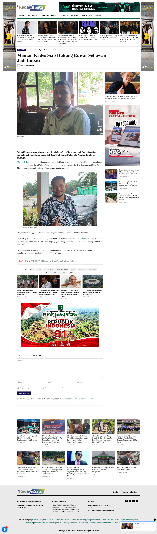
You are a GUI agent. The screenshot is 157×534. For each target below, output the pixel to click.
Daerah (39, 269)
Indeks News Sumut (61, 520)
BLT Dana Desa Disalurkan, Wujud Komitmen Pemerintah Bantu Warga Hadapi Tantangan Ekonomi (77, 439)
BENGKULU (21, 49)
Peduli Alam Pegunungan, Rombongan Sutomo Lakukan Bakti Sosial (27, 292)
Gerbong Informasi (70, 523)
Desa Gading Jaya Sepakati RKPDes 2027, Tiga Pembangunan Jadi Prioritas (128, 184)
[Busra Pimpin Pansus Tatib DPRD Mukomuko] (128, 458)
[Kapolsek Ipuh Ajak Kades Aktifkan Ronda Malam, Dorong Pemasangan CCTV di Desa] (128, 426)
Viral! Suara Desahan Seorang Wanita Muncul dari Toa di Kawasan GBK (92, 292)
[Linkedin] (49, 143)
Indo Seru (106, 520)
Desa (42, 253)
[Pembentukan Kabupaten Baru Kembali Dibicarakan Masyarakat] (103, 458)
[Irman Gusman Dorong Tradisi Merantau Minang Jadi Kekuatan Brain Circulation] (111, 174)
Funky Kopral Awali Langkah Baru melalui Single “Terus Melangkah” (109, 37)
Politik (71, 273)
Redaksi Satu (37, 520)
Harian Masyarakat (53, 523)
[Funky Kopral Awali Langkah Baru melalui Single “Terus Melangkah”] (109, 27)
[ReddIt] (55, 143)
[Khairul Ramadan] (19, 65)
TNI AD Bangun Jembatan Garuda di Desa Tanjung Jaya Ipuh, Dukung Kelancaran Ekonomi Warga (102, 439)
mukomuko (82, 269)
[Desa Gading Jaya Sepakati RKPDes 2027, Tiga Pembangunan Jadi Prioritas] (111, 186)
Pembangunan (92, 269)
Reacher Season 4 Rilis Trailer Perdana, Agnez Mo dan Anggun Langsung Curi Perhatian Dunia (47, 38)
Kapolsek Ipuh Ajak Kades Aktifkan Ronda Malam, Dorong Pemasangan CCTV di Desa (128, 439)
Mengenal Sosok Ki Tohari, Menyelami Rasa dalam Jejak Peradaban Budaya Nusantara (121, 97)
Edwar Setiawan (24, 162)
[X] (39, 143)
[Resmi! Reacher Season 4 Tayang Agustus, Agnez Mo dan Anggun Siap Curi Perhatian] (130, 27)
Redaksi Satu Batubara (104, 523)
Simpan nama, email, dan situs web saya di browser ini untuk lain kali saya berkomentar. (47, 388)
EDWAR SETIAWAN (62, 269)
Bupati (32, 269)
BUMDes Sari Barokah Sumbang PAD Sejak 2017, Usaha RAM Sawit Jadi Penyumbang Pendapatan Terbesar (52, 440)
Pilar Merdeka (39, 523)
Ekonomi (73, 269)
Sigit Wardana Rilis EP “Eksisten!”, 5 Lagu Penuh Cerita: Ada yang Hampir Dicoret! (25, 38)
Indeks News (48, 520)
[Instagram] (130, 501)
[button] (137, 15)
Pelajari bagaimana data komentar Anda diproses (78, 399)
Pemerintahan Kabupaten (53, 273)
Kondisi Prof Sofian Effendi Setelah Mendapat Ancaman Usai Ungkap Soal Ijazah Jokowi (70, 293)
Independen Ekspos (94, 520)
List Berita (115, 520)
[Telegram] (60, 143)
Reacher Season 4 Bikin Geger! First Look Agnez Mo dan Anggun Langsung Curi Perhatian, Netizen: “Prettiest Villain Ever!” (67, 39)
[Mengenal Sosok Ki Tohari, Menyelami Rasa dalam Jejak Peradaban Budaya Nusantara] (122, 83)
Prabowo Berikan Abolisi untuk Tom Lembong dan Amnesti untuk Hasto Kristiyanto (49, 292)
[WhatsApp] (44, 143)
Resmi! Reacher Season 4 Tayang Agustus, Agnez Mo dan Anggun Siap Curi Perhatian (129, 38)
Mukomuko (85, 238)
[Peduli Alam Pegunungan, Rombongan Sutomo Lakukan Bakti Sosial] (27, 281)
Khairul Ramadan (29, 65)
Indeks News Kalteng (78, 520)
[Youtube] (137, 501)
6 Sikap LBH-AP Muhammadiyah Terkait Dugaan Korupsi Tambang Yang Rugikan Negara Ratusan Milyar (78, 472)
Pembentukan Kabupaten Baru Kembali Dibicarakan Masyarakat (103, 470)
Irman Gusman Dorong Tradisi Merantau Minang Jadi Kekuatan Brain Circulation (129, 172)
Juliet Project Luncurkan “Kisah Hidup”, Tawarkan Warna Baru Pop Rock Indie (88, 37)
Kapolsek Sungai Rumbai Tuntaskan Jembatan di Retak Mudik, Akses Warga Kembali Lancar (129, 196)
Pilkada (65, 273)
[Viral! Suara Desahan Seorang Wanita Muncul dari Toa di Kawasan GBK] (93, 281)
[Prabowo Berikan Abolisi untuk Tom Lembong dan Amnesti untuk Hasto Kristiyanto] (49, 281)
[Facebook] (34, 143)
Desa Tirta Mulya (48, 269)
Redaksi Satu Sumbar (86, 523)
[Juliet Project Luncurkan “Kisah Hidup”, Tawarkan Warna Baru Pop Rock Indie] (89, 27)
